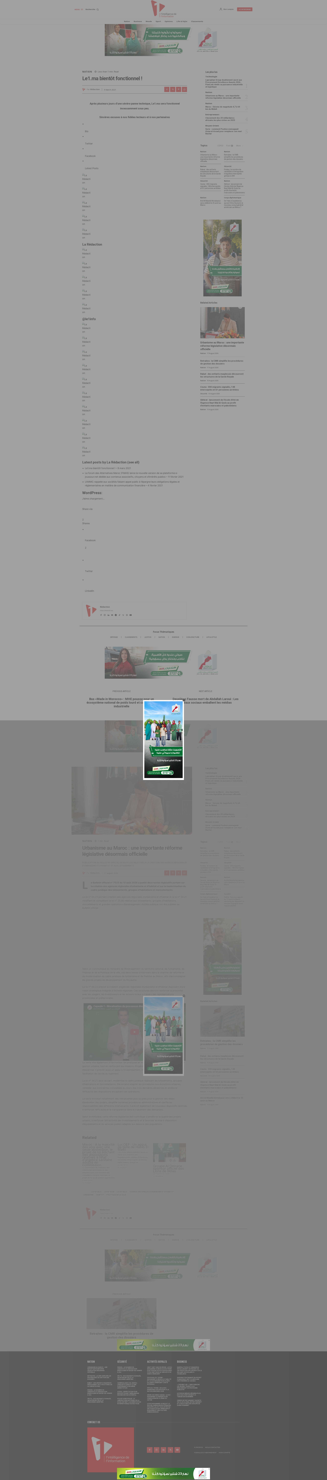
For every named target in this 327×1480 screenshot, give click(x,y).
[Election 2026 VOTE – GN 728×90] (163, 1479)
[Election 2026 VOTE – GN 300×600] (163, 777)
